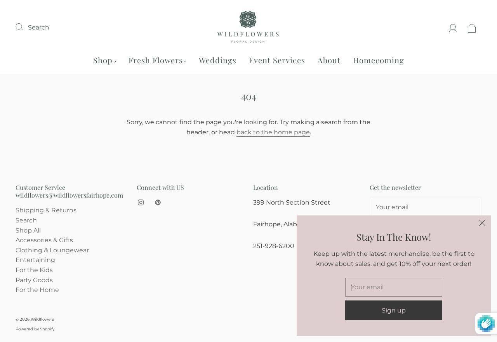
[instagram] (140, 202)
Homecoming (378, 60)
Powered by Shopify (35, 329)
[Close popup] (482, 224)
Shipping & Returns (46, 210)
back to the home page (273, 132)
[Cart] (471, 27)
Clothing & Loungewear (52, 250)
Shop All (28, 230)
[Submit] (24, 26)
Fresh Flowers (156, 60)
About (329, 60)
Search (38, 27)
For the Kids (34, 270)
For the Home (37, 289)
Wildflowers (42, 319)
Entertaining (35, 260)
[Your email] (425, 207)
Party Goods (34, 280)
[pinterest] (157, 202)
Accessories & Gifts (44, 240)
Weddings (217, 60)
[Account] (453, 27)
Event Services (277, 60)
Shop (103, 60)
